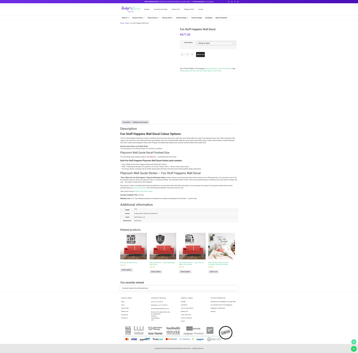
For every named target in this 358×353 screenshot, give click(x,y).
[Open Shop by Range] (187, 18)
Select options (126, 270)
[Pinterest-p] (235, 1)
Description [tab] (126, 122)
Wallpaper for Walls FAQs (218, 308)
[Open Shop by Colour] (144, 18)
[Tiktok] (238, 1)
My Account (124, 315)
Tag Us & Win (125, 308)
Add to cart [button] (213, 272)
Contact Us (124, 318)
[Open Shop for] (128, 18)
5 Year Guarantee (186, 315)
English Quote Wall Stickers (143, 191)
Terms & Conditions (186, 318)
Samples (147, 9)
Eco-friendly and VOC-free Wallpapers (221, 305)
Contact (200, 9)
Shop (127, 23)
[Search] (220, 9)
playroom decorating (139, 188)
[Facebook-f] (229, 1)
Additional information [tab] (140, 122)
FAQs (122, 305)
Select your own (190, 71)
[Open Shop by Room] (158, 18)
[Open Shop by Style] (172, 18)
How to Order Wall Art (187, 308)
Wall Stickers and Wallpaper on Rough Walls (223, 301)
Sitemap (213, 311)
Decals (208, 68)
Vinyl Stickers (227, 68)
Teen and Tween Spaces (204, 71)
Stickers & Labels (216, 68)
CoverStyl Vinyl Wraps (161, 9)
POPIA (183, 321)
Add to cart (200, 54)
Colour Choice (188, 42)
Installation (184, 305)
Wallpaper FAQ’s (189, 9)
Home (122, 23)
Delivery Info (176, 9)
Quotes (182, 71)
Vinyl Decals (217, 71)
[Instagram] (232, 1)
